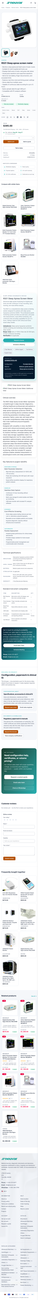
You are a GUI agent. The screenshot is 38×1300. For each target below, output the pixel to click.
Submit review (9, 858)
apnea (28, 110)
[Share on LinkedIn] (17, 117)
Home (2, 7)
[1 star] (4, 819)
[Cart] (35, 3)
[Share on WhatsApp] (7, 117)
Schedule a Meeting (19, 344)
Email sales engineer (26, 707)
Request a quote (6, 1224)
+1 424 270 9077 (11, 1182)
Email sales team (19, 782)
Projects (3, 1211)
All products (23, 1219)
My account (4, 1221)
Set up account (5, 1219)
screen (34, 110)
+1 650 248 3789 (14, 1187)
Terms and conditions (7, 1204)
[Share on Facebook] (21, 117)
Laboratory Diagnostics (27, 1230)
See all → (34, 996)
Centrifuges (23, 1224)
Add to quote (27, 141)
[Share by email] (10, 117)
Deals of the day (25, 1201)
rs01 (18, 110)
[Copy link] (24, 117)
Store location (24, 1199)
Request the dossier (11, 731)
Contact (3, 1209)
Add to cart (11, 141)
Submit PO (4, 1226)
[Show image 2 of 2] (15, 53)
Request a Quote (19, 340)
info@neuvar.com (11, 1185)
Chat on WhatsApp (19, 788)
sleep (23, 110)
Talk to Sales (19, 148)
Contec (4, 60)
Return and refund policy (8, 1206)
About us (4, 1199)
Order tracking (24, 1204)
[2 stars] (7, 819)
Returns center (24, 1209)
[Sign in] (31, 3)
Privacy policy (5, 1201)
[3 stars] (10, 819)
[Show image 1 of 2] (5, 53)
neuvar (13, 110)
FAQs (21, 1206)
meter (3, 113)
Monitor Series (15, 7)
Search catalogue (25, 1238)
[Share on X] (14, 117)
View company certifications (13, 735)
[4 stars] (13, 819)
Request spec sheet (11, 707)
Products (8, 7)
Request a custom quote (19, 777)
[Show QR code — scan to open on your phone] (27, 117)
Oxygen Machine (25, 1235)
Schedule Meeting (19, 649)
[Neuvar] (15, 2)
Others (22, 1233)
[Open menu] (3, 3)
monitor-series (5, 110)
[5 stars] (16, 819)
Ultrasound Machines (26, 1221)
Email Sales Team (19, 645)
